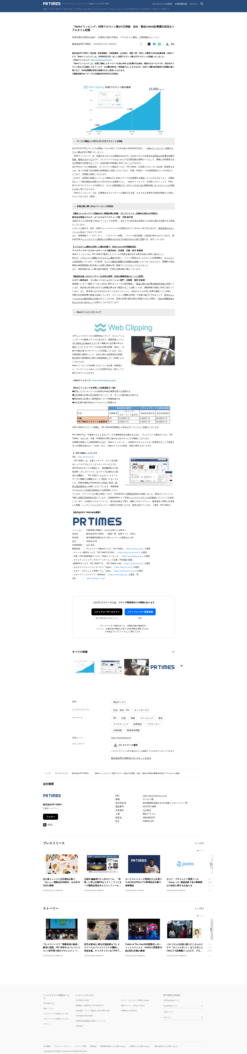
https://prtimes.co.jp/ (96, 578)
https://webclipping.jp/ (101, 60)
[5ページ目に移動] (203, 850)
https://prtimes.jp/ (86, 457)
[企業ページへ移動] (52, 796)
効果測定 (137, 724)
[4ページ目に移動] (202, 850)
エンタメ (88, 9)
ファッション (116, 9)
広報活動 (117, 730)
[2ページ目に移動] (174, 651)
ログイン (194, 3)
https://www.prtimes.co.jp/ (155, 795)
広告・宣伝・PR (121, 710)
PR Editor (79, 1026)
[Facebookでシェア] (154, 44)
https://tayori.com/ (123, 567)
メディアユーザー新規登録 (140, 612)
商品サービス (119, 702)
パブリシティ (153, 724)
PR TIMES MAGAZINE (84, 1016)
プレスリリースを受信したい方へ (56, 1013)
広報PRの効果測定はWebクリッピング (90, 1021)
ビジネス (146, 9)
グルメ (155, 9)
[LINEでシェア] (159, 44)
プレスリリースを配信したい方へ (56, 1019)
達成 (160, 718)
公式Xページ (168, 1012)
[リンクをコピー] (172, 44)
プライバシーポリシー (62, 1046)
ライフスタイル (132, 9)
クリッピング (146, 718)
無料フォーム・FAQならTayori (133, 1005)
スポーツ (165, 9)
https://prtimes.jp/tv (133, 563)
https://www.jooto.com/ (124, 571)
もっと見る (199, 843)
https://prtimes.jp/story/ (128, 552)
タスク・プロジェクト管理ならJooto (135, 1000)
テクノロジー (55, 9)
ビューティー (101, 9)
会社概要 (46, 1046)
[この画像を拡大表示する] (84, 667)
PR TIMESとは (48, 1003)
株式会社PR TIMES (80, 773)
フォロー (50, 816)
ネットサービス (141, 710)
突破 (133, 718)
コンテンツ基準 (80, 1046)
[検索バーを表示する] (202, 4)
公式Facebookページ (171, 1000)
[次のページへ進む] (181, 666)
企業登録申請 (181, 3)
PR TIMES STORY (82, 1000)
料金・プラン (48, 1008)
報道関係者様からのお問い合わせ (113, 1046)
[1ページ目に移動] (173, 651)
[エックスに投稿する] (149, 44)
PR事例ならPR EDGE (129, 1010)
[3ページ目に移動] (200, 850)
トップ (47, 773)
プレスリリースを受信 (162, 3)
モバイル (68, 9)
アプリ (78, 9)
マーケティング (120, 724)
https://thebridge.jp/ (118, 574)
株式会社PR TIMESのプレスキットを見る (131, 758)
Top (45, 9)
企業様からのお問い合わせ (139, 1046)
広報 (123, 718)
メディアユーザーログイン (107, 612)
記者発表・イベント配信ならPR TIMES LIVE (93, 1010)
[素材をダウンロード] (167, 44)
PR (114, 718)
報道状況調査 (133, 730)
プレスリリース (61, 773)
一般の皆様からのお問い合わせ (165, 1046)
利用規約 (93, 1046)
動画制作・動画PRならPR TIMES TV (89, 1005)
